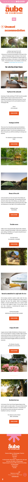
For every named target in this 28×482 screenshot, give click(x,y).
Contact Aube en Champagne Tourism (14, 453)
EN (8, 1)
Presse (14, 458)
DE (4, 1)
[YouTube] (22, 1)
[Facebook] (16, 1)
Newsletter (14, 466)
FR (6, 1)
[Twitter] (18, 1)
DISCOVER (14, 113)
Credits (15, 467)
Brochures (14, 454)
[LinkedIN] (24, 1)
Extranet (14, 456)
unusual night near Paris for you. (16, 62)
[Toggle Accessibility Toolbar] (2, 479)
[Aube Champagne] (14, 9)
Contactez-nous (15, 476)
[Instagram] (20, 1)
